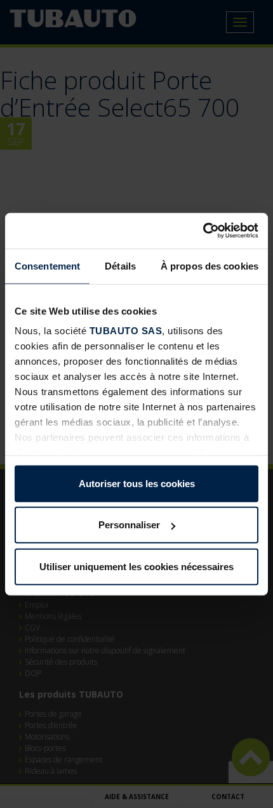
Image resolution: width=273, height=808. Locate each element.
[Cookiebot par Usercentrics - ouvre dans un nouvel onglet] (202, 231)
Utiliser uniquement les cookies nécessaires (136, 566)
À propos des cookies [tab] (209, 265)
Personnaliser (129, 524)
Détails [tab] (120, 265)
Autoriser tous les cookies (137, 483)
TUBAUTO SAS (126, 330)
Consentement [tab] (47, 265)
